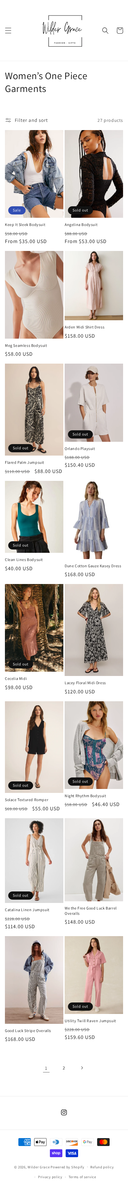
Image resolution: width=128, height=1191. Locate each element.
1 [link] (46, 1068)
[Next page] (82, 1068)
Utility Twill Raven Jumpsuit (90, 1020)
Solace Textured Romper (26, 799)
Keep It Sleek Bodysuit (25, 224)
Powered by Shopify (67, 1166)
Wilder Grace (39, 1166)
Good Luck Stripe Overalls (28, 1030)
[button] (8, 30)
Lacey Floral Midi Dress (85, 682)
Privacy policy (50, 1177)
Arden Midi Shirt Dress (84, 327)
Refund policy (102, 1167)
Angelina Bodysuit (81, 224)
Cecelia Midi (16, 678)
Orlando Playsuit (80, 448)
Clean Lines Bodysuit (24, 559)
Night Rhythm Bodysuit (85, 795)
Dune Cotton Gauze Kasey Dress (93, 565)
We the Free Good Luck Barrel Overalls (91, 911)
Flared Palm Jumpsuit (24, 462)
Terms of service (82, 1177)
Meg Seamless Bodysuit (26, 345)
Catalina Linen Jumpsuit (27, 909)
